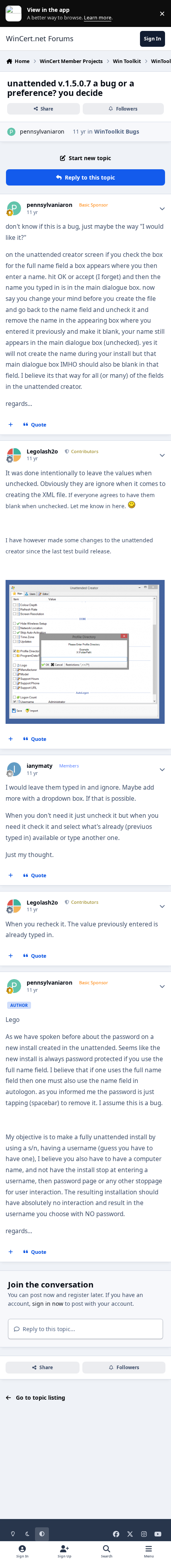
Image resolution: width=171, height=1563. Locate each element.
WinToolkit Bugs (116, 131)
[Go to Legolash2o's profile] (14, 455)
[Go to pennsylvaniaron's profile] (11, 132)
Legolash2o (42, 451)
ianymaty (39, 765)
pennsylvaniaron (42, 131)
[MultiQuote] (10, 424)
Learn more (15, 13)
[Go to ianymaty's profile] (14, 769)
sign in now (47, 1303)
